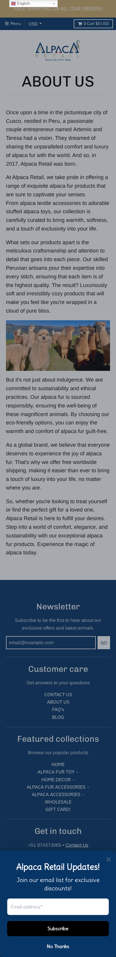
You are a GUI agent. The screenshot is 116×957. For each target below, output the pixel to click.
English (23, 3)
